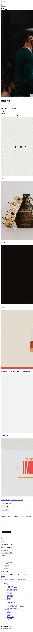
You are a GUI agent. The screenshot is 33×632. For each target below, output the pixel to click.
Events (20, 579)
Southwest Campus (12, 587)
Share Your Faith (11, 602)
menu (6, 9)
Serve (8, 601)
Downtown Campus (12, 589)
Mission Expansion (12, 590)
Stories (8, 598)
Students (9, 612)
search (2, 9)
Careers (6, 568)
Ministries (6, 609)
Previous (3, 510)
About (5, 583)
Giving (2, 7)
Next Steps (3, 6)
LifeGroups (10, 620)
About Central (10, 584)
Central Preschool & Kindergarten (15, 606)
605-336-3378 (4, 550)
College (9, 614)
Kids (8, 611)
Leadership (10, 586)
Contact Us (3, 555)
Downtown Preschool (12, 608)
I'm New (3, 1)
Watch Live (10, 595)
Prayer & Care (10, 617)
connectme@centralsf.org (7, 553)
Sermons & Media (8, 593)
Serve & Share (7, 599)
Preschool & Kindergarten (10, 605)
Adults (8, 615)
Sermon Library (5, 2)
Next (8, 510)
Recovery (9, 618)
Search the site (4, 626)
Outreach (9, 603)
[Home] (1, 4)
